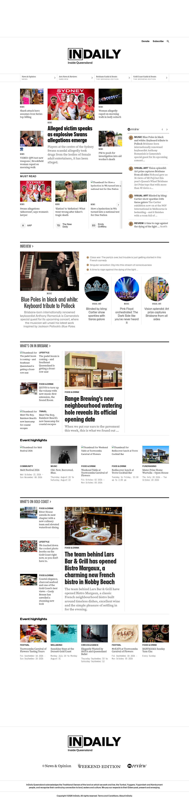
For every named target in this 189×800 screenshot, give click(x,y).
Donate (145, 41)
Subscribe (158, 41)
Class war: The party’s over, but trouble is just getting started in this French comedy (125, 259)
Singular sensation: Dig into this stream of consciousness (121, 265)
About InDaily (125, 796)
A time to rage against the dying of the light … (114, 269)
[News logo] (56, 766)
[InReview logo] (137, 766)
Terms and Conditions (108, 796)
